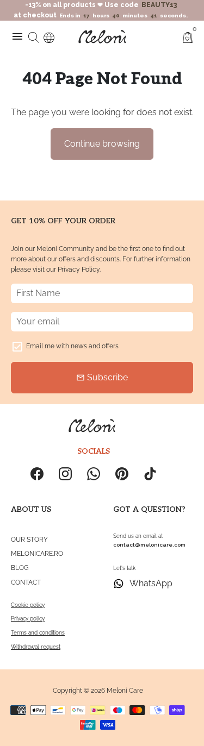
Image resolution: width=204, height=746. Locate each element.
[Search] (33, 36)
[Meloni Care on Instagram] (65, 473)
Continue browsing (102, 144)
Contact (26, 582)
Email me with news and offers (72, 346)
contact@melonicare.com (149, 545)
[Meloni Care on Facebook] (37, 473)
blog (20, 568)
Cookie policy (28, 605)
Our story (29, 539)
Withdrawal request (35, 647)
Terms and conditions (38, 633)
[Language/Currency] (49, 35)
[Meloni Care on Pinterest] (122, 473)
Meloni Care (125, 690)
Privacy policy (28, 619)
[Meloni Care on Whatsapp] (94, 473)
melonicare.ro (37, 553)
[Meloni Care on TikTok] (150, 473)
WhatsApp (150, 583)
